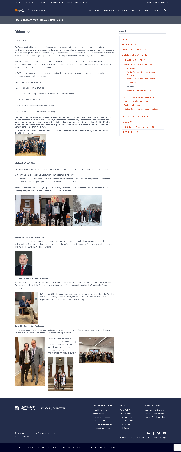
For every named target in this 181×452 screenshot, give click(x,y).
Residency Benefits (132, 105)
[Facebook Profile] (153, 434)
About (125, 39)
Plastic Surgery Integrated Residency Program (142, 73)
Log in (164, 437)
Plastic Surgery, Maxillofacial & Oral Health (39, 20)
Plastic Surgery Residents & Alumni (141, 79)
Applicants (131, 68)
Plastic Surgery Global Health (139, 90)
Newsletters (130, 132)
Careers (164, 3)
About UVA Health (81, 3)
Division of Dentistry (134, 55)
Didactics (130, 86)
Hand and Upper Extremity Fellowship (139, 97)
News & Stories (153, 3)
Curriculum (131, 83)
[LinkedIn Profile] (148, 434)
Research (127, 122)
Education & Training (134, 60)
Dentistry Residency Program (136, 101)
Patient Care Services (135, 116)
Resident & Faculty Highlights (140, 127)
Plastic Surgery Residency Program (138, 64)
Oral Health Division (134, 49)
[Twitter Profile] (158, 434)
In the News (129, 44)
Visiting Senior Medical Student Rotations (141, 109)
